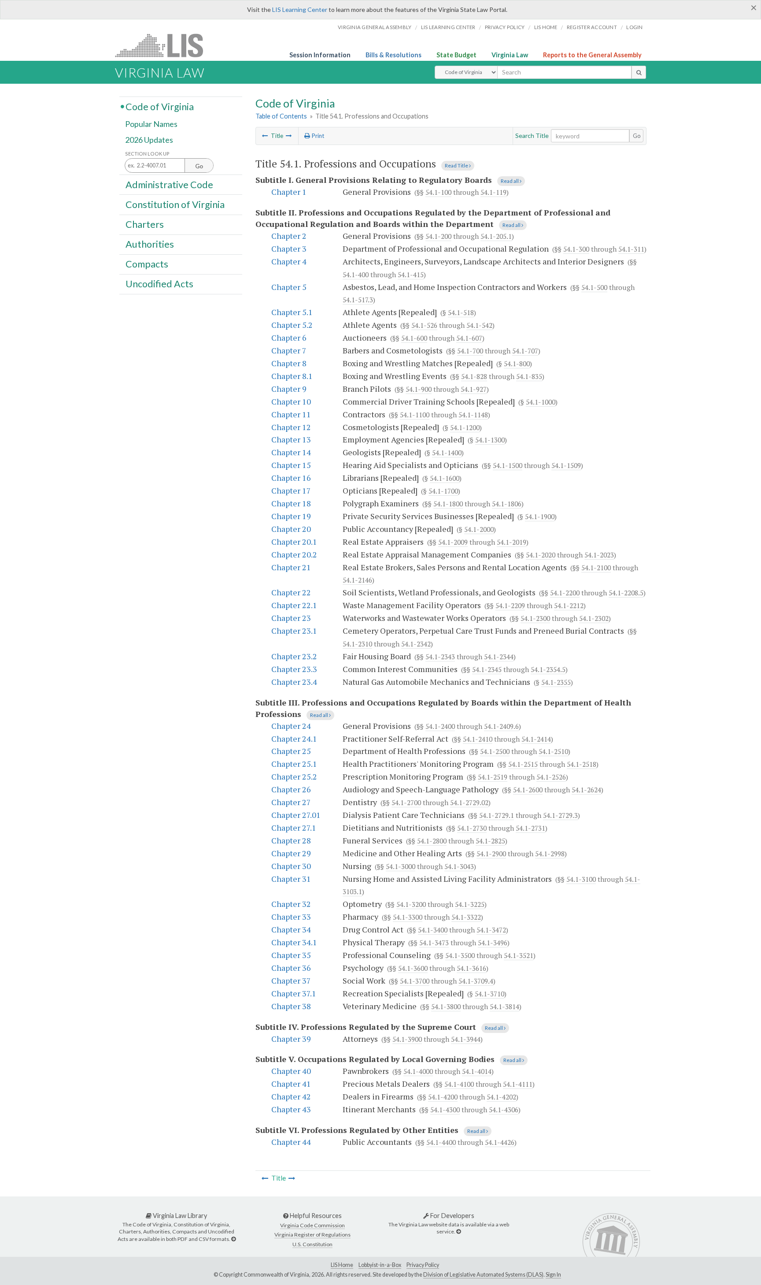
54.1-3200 (411, 904)
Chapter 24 (291, 725)
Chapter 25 (291, 751)
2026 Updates (149, 140)
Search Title (532, 135)
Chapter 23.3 (294, 669)
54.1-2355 (556, 682)
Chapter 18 (291, 503)
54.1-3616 (471, 968)
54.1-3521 (518, 955)
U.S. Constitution (312, 1244)
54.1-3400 (432, 929)
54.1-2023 (599, 554)
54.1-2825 (490, 840)
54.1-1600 (444, 478)
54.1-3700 (414, 981)
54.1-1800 (448, 503)
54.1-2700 (406, 802)
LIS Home (342, 1265)
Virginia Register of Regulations (312, 1234)
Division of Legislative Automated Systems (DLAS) (483, 1274)
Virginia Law (509, 55)
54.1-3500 (460, 955)
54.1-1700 (443, 491)
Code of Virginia (160, 106)
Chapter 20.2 (294, 554)
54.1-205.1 (496, 236)
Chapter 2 (289, 235)
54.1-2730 (472, 828)
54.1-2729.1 (496, 815)
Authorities (150, 244)
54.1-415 (411, 274)
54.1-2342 (416, 643)
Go (637, 135)
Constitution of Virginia (175, 204)
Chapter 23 (291, 618)
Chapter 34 (291, 929)
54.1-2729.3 (560, 815)
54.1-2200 (565, 592)
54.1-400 (356, 274)
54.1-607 (469, 338)
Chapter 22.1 (294, 605)
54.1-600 (414, 338)
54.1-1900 (539, 516)
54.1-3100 (581, 879)
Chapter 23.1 (294, 630)
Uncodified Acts (159, 284)
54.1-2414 (536, 739)
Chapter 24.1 (294, 738)
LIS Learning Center (299, 9)
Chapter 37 (291, 980)
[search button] (639, 72)
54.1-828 (474, 376)
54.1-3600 (413, 968)
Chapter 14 (291, 452)
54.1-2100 (596, 567)
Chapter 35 (291, 955)
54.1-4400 (441, 1142)
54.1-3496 (492, 942)
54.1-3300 (407, 917)
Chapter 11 (291, 414)
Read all (510, 181)
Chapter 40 (291, 1071)
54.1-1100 (414, 414)
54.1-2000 (479, 529)
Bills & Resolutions (393, 55)
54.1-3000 (400, 866)
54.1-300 (576, 249)
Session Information (320, 55)
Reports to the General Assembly (592, 55)
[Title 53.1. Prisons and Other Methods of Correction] (265, 135)
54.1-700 (470, 350)
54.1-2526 (551, 776)
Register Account (592, 27)
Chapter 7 (289, 350)
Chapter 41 (291, 1083)
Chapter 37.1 (293, 993)
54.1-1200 (465, 427)
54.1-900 (419, 389)
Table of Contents (281, 116)
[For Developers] (458, 1231)
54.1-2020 (540, 554)
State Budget (456, 55)
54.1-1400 (447, 452)
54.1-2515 (523, 764)
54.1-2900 (491, 853)
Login (634, 27)
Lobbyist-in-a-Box (379, 1265)
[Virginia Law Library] (233, 1239)
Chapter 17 (291, 490)
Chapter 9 (289, 388)
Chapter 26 (291, 789)
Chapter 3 (289, 248)
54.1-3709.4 (475, 981)
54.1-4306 (503, 1109)
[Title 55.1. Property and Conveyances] (289, 135)
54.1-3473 (434, 942)
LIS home (546, 27)
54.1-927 (474, 389)
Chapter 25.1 (294, 763)
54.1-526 (424, 325)
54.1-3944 (465, 1039)
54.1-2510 (553, 751)
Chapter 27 (291, 802)
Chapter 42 (291, 1096)
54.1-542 (479, 325)
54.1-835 (529, 376)
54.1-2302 (594, 618)
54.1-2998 (550, 853)
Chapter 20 (291, 529)
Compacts (147, 264)
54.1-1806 (506, 503)
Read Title (457, 165)
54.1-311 (631, 249)
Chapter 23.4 (294, 681)
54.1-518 (461, 312)
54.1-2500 (495, 751)
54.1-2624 (586, 789)
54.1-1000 (540, 401)
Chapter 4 (289, 261)
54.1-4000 (418, 1071)
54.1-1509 (566, 465)
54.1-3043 (459, 866)
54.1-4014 (476, 1071)
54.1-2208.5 (626, 592)
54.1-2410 (477, 739)
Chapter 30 (291, 866)
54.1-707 (525, 350)
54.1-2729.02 (469, 802)
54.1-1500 (507, 465)
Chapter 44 (291, 1141)
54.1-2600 (528, 789)
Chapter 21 (291, 567)
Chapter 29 (291, 853)
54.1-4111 (517, 1084)
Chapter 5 (289, 287)
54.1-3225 (469, 904)
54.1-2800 (432, 840)
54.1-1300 (490, 439)
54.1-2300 (535, 618)
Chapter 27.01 (296, 815)
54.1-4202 (501, 1096)
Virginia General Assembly (374, 27)
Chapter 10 (291, 401)
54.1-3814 (504, 1006)
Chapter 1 (289, 191)
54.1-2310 (357, 643)
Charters (145, 224)
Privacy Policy (505, 27)
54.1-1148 (473, 414)
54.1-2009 (453, 542)
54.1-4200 (443, 1096)
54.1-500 (594, 287)
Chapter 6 (289, 337)
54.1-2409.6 (501, 726)
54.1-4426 (499, 1142)
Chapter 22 (291, 592)
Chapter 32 (291, 904)
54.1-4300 (445, 1109)
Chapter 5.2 (292, 324)
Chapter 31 (291, 878)
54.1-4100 (459, 1084)
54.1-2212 (569, 605)
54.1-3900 (407, 1039)
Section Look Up (147, 153)
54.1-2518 (581, 764)
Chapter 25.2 (294, 776)
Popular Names (151, 124)
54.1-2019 (511, 542)
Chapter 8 (289, 363)
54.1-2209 (510, 605)
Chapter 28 (291, 840)
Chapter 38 (291, 1006)
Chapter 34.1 (294, 942)
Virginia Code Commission (312, 1225)
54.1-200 (438, 236)
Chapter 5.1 (292, 312)
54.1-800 (517, 363)
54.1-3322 (466, 917)
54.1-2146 (357, 580)
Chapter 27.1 (293, 827)
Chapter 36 (291, 967)
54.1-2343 (440, 656)
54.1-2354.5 (548, 669)
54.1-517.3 (358, 299)
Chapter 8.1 (292, 376)
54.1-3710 (489, 993)
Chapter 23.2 (294, 656)
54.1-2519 (492, 776)
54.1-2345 (487, 669)
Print (317, 135)
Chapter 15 (291, 465)
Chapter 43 (291, 1109)
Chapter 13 (291, 439)
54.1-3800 (446, 1006)
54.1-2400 (440, 726)
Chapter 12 (291, 427)
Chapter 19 (291, 516)
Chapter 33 (291, 916)
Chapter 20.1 (294, 541)
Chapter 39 (291, 1038)
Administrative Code (169, 184)
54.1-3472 (491, 929)
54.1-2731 (530, 828)
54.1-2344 (498, 656)
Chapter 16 (291, 477)
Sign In (553, 1274)
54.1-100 (438, 192)
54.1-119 (493, 192)
